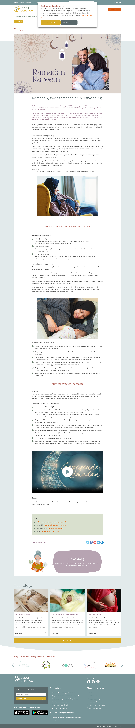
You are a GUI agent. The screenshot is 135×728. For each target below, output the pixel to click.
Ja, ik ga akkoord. (49, 22)
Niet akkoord (67, 22)
